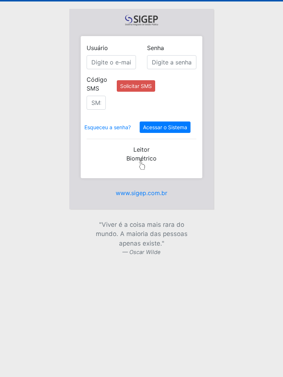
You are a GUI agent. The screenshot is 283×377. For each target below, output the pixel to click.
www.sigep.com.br (141, 193)
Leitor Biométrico (141, 154)
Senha (155, 48)
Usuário (97, 48)
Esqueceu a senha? (107, 127)
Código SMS (97, 84)
